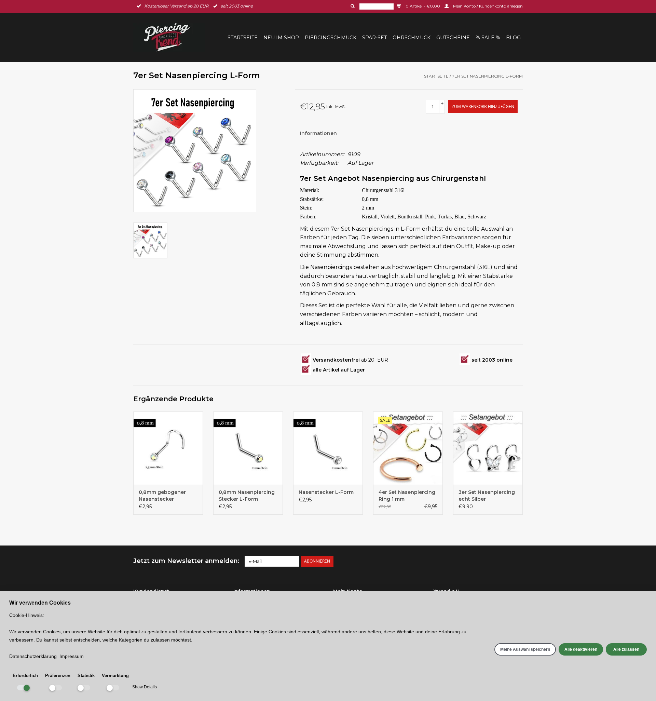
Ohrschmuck (411, 38)
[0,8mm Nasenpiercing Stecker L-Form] (248, 448)
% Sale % (488, 38)
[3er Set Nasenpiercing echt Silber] (488, 448)
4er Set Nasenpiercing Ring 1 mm (407, 495)
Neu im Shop (281, 38)
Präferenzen (57, 675)
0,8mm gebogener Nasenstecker (162, 495)
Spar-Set (374, 38)
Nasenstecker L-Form (326, 492)
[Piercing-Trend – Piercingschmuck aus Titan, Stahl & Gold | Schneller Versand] (171, 37)
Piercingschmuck (330, 38)
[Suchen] (352, 6)
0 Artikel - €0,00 (423, 6)
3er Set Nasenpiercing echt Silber (487, 495)
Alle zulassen (626, 649)
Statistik (86, 675)
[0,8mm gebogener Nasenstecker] (168, 448)
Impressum (71, 656)
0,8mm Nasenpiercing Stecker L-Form (247, 495)
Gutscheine (453, 38)
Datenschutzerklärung (33, 656)
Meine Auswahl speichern (525, 649)
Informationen (318, 133)
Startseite (243, 38)
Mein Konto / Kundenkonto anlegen (487, 6)
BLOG (513, 38)
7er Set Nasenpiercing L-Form (487, 76)
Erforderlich (25, 675)
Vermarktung (115, 675)
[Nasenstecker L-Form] (328, 448)
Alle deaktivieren (580, 649)
